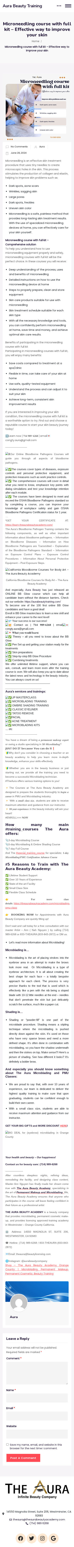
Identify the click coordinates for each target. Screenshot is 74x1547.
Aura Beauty (33, 589)
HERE (63, 1125)
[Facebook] (21, 1538)
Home (35, 41)
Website (11, 1426)
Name (11, 1390)
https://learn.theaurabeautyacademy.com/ (29, 524)
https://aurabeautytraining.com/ (43, 601)
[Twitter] (32, 1538)
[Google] (53, 1538)
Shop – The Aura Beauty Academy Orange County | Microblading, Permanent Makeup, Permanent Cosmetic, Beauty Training (37, 1269)
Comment (14, 1358)
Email (10, 1408)
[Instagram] (43, 1538)
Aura (42, 146)
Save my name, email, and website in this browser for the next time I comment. (36, 1446)
